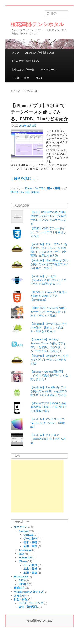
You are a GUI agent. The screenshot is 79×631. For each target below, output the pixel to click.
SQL (27, 192)
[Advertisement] (37, 486)
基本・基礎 (53, 188)
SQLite (35, 192)
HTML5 (23, 584)
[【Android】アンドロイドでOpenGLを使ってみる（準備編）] (17, 429)
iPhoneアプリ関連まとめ (25, 61)
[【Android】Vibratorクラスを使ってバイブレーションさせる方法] (17, 365)
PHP (21, 553)
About (38, 78)
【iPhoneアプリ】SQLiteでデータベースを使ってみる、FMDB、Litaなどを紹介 (39, 112)
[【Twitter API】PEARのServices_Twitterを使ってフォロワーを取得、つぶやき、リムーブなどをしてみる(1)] (17, 349)
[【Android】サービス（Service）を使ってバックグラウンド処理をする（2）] (17, 286)
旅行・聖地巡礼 (28, 606)
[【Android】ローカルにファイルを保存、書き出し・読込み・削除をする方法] (17, 333)
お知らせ (19, 595)
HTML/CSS (21, 576)
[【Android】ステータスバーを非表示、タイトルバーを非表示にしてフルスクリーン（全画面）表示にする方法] (17, 254)
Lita (21, 192)
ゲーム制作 (30, 538)
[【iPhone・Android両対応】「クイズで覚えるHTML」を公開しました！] (17, 381)
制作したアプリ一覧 (23, 69)
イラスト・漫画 (20, 78)
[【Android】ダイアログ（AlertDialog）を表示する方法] (17, 444)
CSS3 (22, 580)
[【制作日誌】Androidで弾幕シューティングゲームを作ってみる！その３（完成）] (17, 317)
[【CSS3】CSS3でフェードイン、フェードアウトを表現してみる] (17, 238)
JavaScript (25, 549)
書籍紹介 (19, 587)
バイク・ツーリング (31, 603)
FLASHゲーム (48, 69)
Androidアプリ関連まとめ (39, 52)
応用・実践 (30, 546)
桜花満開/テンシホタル (37, 24)
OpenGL (28, 534)
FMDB (14, 192)
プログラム (39, 188)
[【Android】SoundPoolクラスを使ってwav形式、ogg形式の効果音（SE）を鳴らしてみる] (17, 397)
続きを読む (24, 178)
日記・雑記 (21, 599)
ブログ (15, 52)
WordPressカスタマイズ (28, 591)
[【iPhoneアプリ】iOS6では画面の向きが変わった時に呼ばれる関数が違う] (17, 413)
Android (23, 530)
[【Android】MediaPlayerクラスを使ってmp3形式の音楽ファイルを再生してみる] (17, 270)
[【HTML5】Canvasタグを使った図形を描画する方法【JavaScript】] (17, 302)
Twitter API (25, 557)
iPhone (28, 188)
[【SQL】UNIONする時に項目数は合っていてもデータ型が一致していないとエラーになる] (17, 222)
